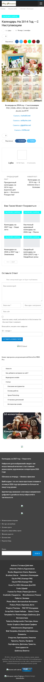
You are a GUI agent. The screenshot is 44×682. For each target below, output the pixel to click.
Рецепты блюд (6, 541)
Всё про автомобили (8, 524)
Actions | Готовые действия (22, 565)
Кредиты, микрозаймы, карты (11, 531)
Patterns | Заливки (22, 598)
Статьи (8, 382)
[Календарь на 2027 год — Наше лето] (12, 216)
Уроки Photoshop (13, 395)
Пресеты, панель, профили (22, 641)
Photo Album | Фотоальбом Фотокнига (22, 601)
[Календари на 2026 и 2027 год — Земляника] (12, 241)
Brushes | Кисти (12, 575)
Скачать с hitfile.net (22, 130)
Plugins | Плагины (13, 608)
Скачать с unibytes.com (22, 120)
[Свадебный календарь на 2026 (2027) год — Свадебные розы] (31, 241)
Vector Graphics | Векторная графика (22, 624)
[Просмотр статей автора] (22, 154)
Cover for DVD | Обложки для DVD (22, 585)
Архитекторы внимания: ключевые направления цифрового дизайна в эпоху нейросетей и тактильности (21, 494)
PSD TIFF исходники (30, 608)
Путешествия (6, 537)
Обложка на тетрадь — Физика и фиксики (18, 477)
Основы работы (13, 391)
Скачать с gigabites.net (22, 125)
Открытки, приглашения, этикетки (22, 638)
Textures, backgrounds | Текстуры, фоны (22, 621)
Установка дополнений (16, 400)
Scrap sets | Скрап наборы (15, 611)
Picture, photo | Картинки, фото (22, 605)
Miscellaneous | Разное (32, 595)
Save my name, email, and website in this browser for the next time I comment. (21, 321)
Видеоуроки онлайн (12, 377)
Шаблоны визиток (22, 651)
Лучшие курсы (7, 527)
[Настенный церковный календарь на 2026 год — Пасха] (31, 216)
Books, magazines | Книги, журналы (22, 572)
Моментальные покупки (10, 520)
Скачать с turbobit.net (22, 116)
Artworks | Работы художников (22, 569)
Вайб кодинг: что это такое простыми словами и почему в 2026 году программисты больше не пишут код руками (21, 484)
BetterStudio (20, 678)
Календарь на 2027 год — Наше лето (16, 459)
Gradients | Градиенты (12, 595)
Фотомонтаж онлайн (15, 404)
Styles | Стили (33, 611)
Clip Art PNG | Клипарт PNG (22, 579)
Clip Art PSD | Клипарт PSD (22, 582)
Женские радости (7, 534)
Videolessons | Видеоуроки (22, 628)
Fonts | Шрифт (22, 588)
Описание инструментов (16, 386)
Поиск (4, 549)
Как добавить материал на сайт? (17, 373)
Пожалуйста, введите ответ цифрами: (14, 326)
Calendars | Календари (11, 16)
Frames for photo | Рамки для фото (22, 592)
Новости (8, 368)
